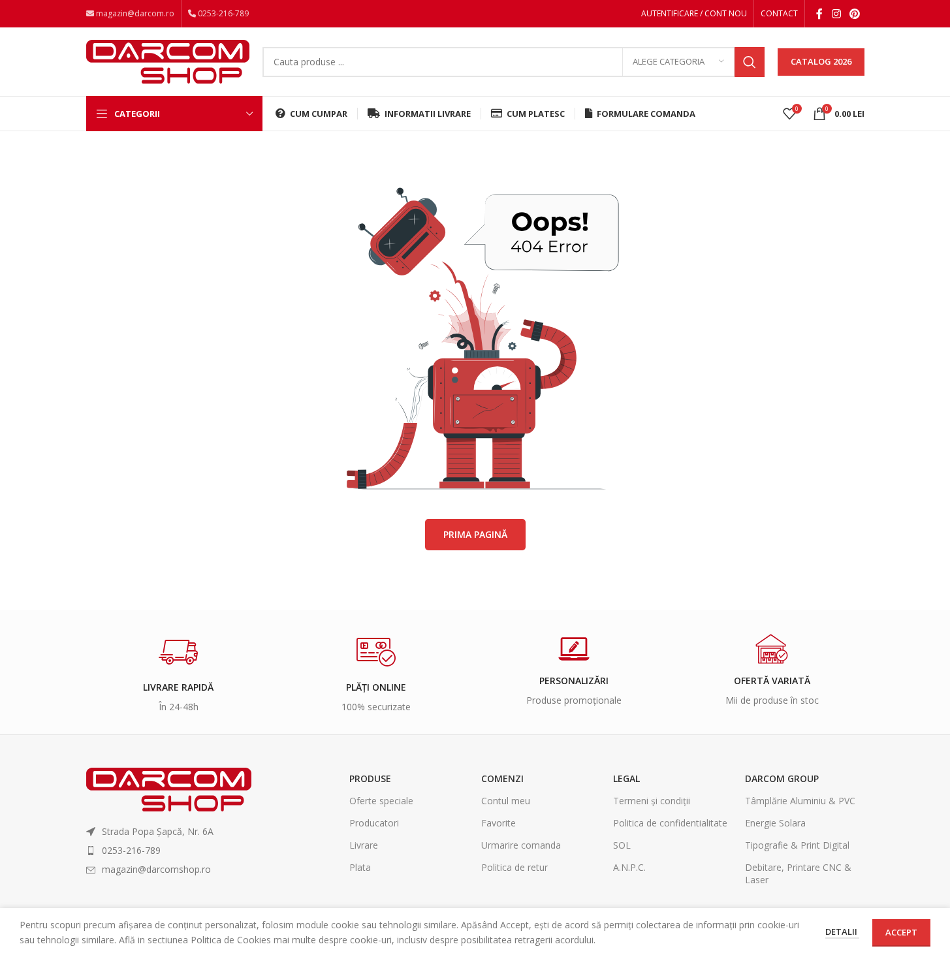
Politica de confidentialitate (670, 823)
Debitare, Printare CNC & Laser (798, 873)
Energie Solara (775, 823)
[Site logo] (167, 60)
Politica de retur (514, 867)
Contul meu (505, 800)
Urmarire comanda (521, 845)
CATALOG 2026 (821, 61)
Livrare (363, 845)
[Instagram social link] (836, 14)
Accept (901, 932)
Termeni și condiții (651, 800)
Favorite (498, 823)
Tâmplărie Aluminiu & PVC (800, 800)
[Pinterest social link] (854, 14)
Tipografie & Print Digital (797, 845)
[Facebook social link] (819, 14)
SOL (622, 845)
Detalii (842, 931)
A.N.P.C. (629, 867)
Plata (360, 867)
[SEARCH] (750, 62)
